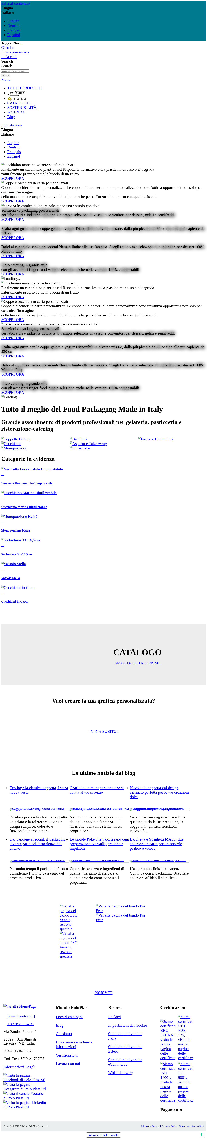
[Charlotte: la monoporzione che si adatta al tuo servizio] (100, 809)
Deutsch (13, 25)
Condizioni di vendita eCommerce (125, 1062)
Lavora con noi (68, 1063)
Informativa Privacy (150, 1126)
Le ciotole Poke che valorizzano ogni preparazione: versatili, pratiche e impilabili (99, 844)
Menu (5, 79)
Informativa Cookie (168, 1126)
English (13, 21)
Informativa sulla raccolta (103, 1135)
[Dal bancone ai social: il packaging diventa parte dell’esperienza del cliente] (40, 861)
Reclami (114, 1017)
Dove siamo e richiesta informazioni (74, 1044)
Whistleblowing (120, 1072)
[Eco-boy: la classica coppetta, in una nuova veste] (40, 809)
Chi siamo (64, 1033)
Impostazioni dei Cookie (127, 1025)
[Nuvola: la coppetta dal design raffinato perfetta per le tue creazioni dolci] (160, 809)
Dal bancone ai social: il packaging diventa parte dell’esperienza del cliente (38, 844)
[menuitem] (106, 88)
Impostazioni (11, 125)
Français (14, 30)
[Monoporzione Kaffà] (19, 516)
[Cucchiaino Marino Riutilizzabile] (29, 493)
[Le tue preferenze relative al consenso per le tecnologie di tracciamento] (202, 1135)
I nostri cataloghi (69, 1017)
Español (13, 34)
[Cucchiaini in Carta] (18, 587)
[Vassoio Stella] (13, 564)
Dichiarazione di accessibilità (191, 1126)
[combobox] (15, 71)
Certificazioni (67, 1055)
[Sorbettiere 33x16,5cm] (20, 540)
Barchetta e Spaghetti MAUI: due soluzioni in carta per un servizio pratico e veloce (157, 844)
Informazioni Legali (19, 1067)
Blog (59, 1025)
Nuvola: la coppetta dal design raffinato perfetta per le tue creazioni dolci (159, 792)
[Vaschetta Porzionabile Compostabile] (32, 469)
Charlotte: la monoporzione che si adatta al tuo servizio (97, 790)
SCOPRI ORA (12, 178)
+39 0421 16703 (20, 1024)
